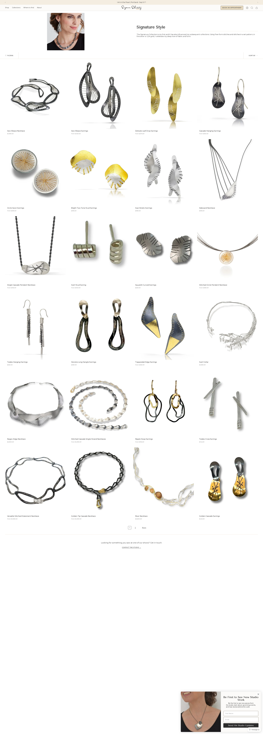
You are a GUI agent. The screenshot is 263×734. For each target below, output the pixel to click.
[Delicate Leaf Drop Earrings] (163, 95)
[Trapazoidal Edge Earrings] (163, 326)
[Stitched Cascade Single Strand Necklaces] (99, 403)
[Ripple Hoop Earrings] (163, 403)
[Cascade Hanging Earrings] (227, 95)
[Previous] (5, 2)
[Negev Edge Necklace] (35, 403)
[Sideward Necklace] (227, 172)
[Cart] (256, 8)
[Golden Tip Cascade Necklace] (99, 480)
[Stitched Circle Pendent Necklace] (227, 249)
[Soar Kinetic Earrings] (163, 172)
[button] (7, 7)
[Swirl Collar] (227, 326)
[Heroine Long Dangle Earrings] (99, 326)
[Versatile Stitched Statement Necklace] (35, 480)
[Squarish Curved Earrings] (163, 249)
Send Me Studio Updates (241, 725)
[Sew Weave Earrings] (99, 95)
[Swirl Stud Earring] (99, 249)
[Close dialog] (258, 694)
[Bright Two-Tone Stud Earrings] (99, 172)
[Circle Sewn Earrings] (35, 172)
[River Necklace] (163, 480)
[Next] (258, 2)
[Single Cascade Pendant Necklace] (35, 249)
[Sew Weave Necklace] (35, 95)
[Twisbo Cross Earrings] (227, 403)
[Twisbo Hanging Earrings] (35, 326)
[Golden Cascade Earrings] (227, 480)
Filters (10, 55)
